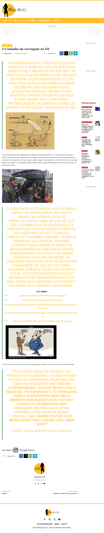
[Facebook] (62, 53)
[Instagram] (38, 483)
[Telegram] (76, 53)
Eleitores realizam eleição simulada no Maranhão (43, 300)
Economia (84, 167)
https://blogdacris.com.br (40, 480)
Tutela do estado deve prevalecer (65, 493)
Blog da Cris (7, 53)
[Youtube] (44, 483)
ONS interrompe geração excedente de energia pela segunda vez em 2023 (88, 174)
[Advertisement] (63, 10)
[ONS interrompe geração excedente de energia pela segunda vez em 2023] (97, 168)
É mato (4, 493)
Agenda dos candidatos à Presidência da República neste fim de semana (43, 321)
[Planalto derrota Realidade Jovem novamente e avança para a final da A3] (97, 152)
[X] (66, 53)
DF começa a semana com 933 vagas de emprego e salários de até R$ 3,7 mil (87, 113)
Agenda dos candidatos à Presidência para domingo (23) (43, 295)
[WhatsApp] (71, 53)
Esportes (84, 151)
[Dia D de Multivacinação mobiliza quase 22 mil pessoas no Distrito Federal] (97, 123)
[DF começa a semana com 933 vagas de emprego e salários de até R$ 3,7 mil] (97, 108)
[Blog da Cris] (40, 468)
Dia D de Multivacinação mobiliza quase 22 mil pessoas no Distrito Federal (87, 128)
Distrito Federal (87, 107)
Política (7, 45)
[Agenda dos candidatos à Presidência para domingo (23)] (97, 138)
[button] (99, 20)
